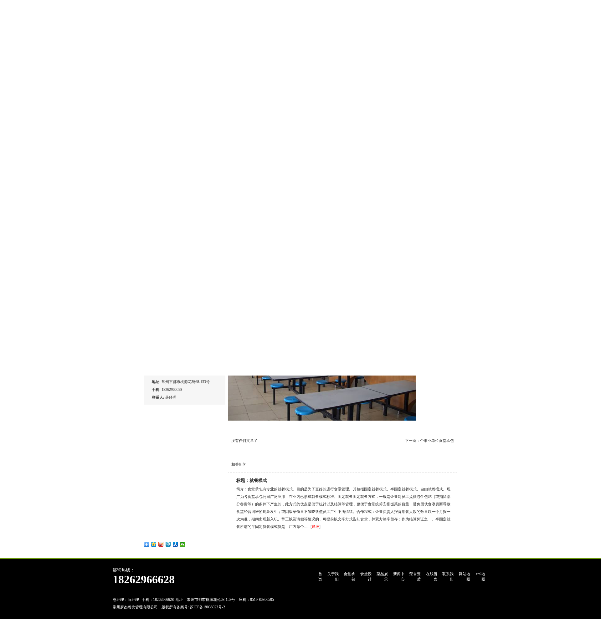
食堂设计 (366, 576)
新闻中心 (398, 576)
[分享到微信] (182, 544)
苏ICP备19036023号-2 (207, 607)
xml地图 (480, 576)
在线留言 (431, 576)
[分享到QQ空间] (154, 544)
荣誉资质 (415, 576)
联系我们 (448, 576)
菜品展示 (382, 576)
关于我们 (333, 576)
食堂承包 (349, 576)
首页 (320, 576)
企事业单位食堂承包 (437, 440)
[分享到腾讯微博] (168, 544)
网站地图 (464, 576)
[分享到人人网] (175, 544)
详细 (315, 526)
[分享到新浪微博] (161, 544)
